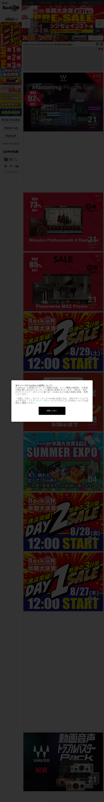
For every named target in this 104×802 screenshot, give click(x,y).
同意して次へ (52, 411)
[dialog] (52, 401)
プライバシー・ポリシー (40, 400)
